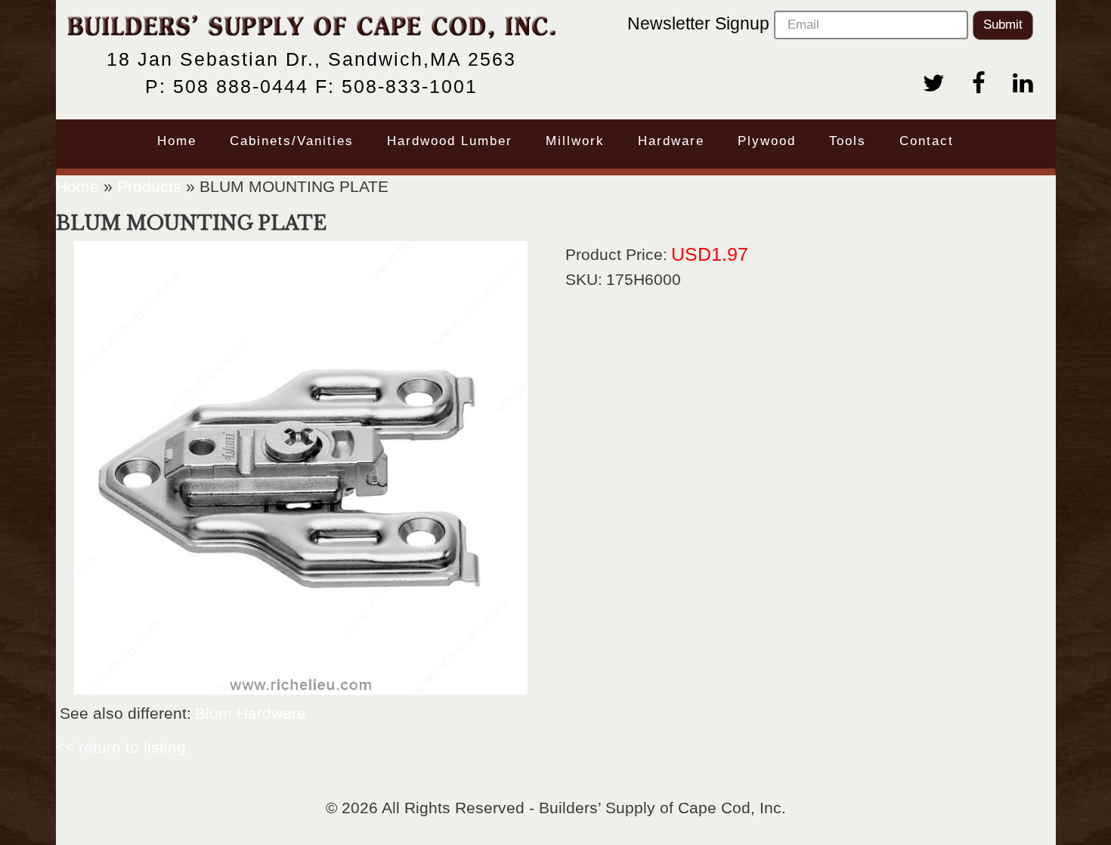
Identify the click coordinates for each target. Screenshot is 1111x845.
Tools (847, 141)
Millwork (575, 141)
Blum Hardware (250, 713)
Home (177, 141)
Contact (926, 141)
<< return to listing (121, 747)
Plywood (767, 141)
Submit (1003, 24)
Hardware (671, 141)
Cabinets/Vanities (292, 141)
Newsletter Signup (700, 23)
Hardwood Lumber (449, 141)
